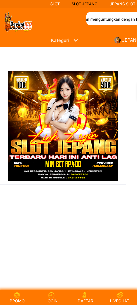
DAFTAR (85, 300)
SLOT (55, 4)
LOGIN (51, 300)
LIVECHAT (119, 300)
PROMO (17, 300)
